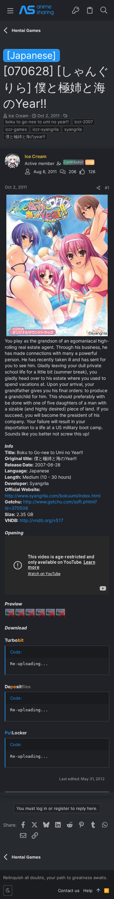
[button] (10, 10)
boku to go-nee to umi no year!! (37, 121)
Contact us (68, 890)
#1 (107, 187)
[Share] (98, 188)
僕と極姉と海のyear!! (25, 136)
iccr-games (16, 129)
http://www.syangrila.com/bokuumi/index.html (52, 495)
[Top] (98, 890)
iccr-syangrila (46, 129)
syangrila (73, 129)
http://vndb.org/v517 (41, 520)
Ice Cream (18, 115)
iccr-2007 (83, 121)
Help (87, 890)
